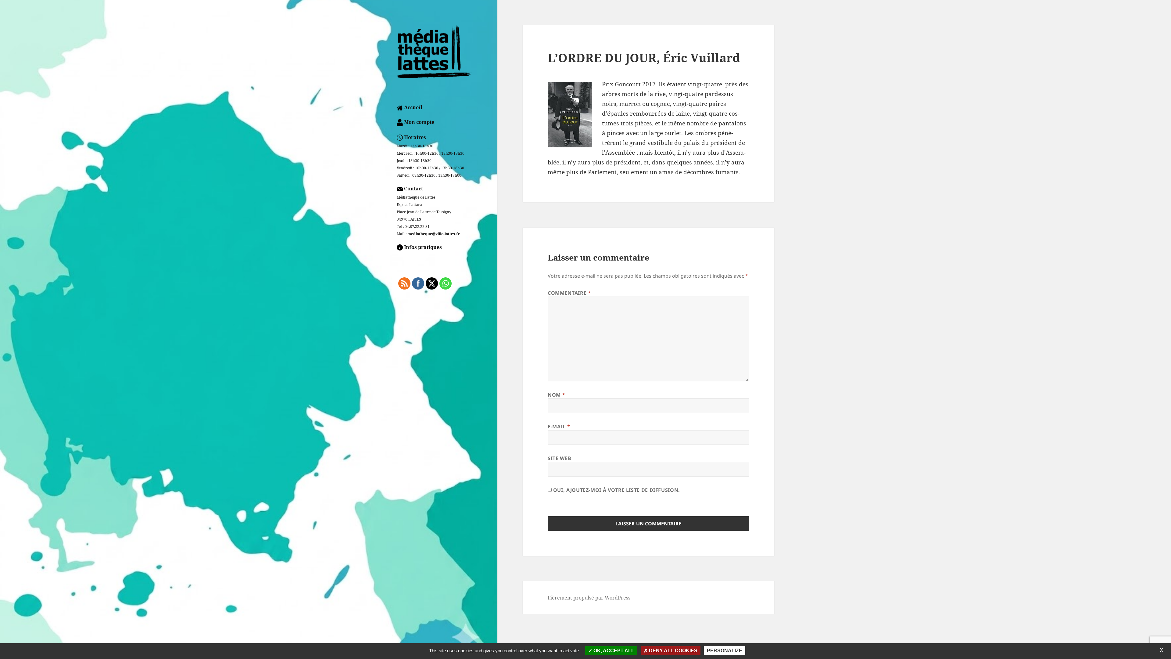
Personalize (724, 650)
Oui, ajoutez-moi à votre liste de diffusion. (616, 490)
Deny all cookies (672, 650)
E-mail (559, 426)
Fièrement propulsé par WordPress (589, 597)
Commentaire (569, 293)
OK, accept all (613, 650)
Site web (559, 458)
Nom (556, 394)
